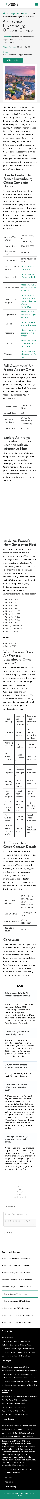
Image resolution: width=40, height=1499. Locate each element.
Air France (26, 13)
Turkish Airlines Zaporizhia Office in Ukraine (19, 1378)
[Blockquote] (21, 1221)
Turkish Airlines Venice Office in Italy (16, 1341)
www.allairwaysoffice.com (21, 1469)
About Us (8, 1477)
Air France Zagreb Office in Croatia (16, 1294)
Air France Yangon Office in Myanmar (17, 1322)
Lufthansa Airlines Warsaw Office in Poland (19, 1382)
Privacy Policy (10, 1486)
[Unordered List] (18, 1221)
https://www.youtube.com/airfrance (29, 354)
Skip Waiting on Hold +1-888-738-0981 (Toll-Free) (20, 1494)
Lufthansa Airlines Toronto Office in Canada (19, 1352)
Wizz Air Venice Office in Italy (13, 1404)
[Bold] (5, 1221)
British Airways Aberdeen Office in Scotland (19, 1426)
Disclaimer (8, 1482)
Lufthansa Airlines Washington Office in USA (19, 1385)
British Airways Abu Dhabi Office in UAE (17, 1429)
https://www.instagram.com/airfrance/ (28, 333)
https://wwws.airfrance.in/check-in (28, 277)
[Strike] (13, 1221)
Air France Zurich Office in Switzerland (17, 1265)
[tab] (36, 4)
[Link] (26, 1221)
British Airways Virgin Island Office (15, 1367)
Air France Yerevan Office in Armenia (16, 1308)
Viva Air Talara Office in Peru (13, 1411)
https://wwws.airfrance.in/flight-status (28, 315)
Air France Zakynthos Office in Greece (16, 1287)
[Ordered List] (16, 1221)
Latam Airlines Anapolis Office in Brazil (17, 1437)
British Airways (7, 1338)
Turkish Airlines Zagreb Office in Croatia (17, 1374)
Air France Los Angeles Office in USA (16, 1258)
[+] (32, 1221)
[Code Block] (24, 1221)
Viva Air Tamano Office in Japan (15, 1415)
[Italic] (8, 1221)
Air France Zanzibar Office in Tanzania (17, 1280)
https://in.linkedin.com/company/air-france (28, 343)
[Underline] (10, 1221)
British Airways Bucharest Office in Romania (19, 1371)
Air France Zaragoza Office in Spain (16, 1273)
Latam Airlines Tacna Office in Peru (16, 1356)
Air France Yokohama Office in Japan (16, 1301)
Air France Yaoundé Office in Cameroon (17, 1315)
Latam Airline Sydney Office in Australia (18, 1433)
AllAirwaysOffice (13, 13)
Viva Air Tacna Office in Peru (13, 1407)
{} (29, 1221)
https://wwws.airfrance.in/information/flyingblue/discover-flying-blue (28, 301)
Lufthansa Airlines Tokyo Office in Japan (18, 1349)
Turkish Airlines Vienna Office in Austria (17, 1345)
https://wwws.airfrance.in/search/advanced (28, 288)
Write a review (13, 60)
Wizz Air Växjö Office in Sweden (14, 1400)
